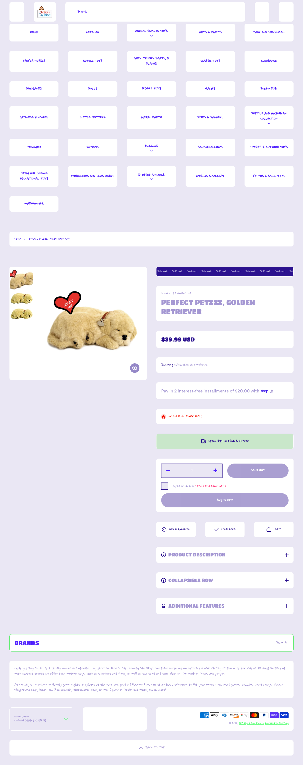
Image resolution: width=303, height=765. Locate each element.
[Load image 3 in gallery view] (21, 313)
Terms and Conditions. (211, 486)
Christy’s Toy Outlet (251, 723)
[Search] (70, 12)
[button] (273, 529)
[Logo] (45, 12)
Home (17, 239)
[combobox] (155, 12)
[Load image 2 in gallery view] (21, 298)
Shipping (167, 365)
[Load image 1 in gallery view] (21, 279)
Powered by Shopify (277, 723)
